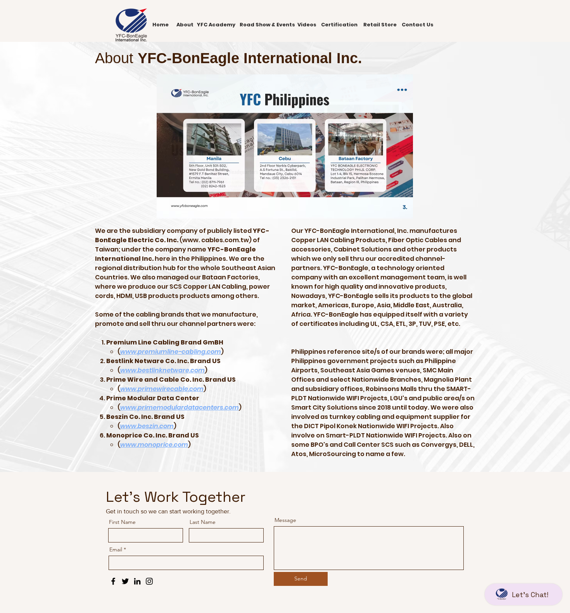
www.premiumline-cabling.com (170, 351)
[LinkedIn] (137, 581)
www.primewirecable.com (162, 388)
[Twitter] (125, 581)
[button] (285, 146)
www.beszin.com (147, 426)
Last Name (203, 522)
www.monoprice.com (154, 444)
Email (115, 549)
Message (285, 520)
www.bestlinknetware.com (162, 370)
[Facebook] (113, 581)
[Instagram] (149, 581)
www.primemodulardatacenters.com (179, 407)
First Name (122, 522)
